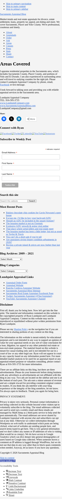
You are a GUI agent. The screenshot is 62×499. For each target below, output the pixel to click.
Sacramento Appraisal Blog (13, 14)
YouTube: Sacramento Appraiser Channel (25, 298)
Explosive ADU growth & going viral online (27, 226)
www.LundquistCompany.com (14, 103)
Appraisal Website (14, 285)
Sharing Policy (21, 329)
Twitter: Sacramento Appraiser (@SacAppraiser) (29, 296)
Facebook (4, 84)
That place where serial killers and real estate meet (29, 229)
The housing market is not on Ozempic (24, 223)
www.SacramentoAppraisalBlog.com (18, 105)
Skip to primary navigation (18, 3)
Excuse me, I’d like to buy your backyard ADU (28, 218)
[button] (7, 461)
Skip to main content (16, 6)
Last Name (8, 174)
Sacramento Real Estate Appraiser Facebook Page (29, 293)
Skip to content (7, 458)
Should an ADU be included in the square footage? (30, 220)
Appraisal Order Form (16, 282)
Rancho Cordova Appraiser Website (23, 288)
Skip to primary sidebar (17, 9)
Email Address (9, 152)
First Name (8, 163)
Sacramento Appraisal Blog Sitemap (23, 290)
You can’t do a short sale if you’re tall (24, 237)
